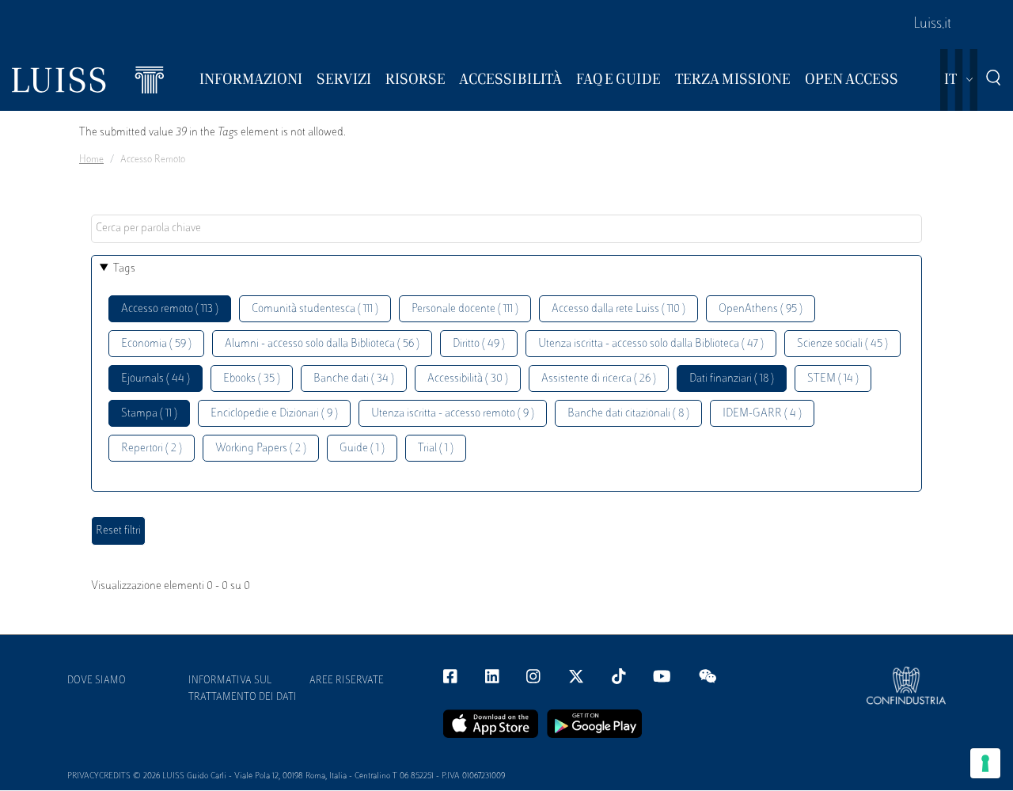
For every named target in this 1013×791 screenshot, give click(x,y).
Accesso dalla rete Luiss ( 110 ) (618, 309)
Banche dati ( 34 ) (353, 379)
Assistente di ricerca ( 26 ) (598, 379)
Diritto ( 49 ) (479, 344)
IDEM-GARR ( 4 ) (762, 414)
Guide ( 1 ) (362, 448)
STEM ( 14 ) (833, 379)
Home (91, 160)
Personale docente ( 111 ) (465, 309)
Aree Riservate (346, 681)
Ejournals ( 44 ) (155, 379)
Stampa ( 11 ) (149, 414)
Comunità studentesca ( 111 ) (315, 309)
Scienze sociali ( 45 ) (842, 344)
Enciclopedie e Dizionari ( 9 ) (274, 414)
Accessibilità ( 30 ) (467, 379)
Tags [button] (124, 269)
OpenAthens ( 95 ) (760, 309)
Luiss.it (932, 24)
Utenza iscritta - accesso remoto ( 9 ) (452, 414)
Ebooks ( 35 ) (251, 379)
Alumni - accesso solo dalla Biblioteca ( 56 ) (322, 344)
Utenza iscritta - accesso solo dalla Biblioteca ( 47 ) (651, 344)
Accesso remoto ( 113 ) (169, 309)
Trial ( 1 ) (435, 448)
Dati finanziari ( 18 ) (731, 379)
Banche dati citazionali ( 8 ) (628, 414)
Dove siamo (96, 681)
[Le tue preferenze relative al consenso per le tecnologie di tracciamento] (985, 763)
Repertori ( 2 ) (151, 448)
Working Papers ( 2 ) (260, 448)
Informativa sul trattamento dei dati (242, 689)
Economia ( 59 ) (156, 344)
